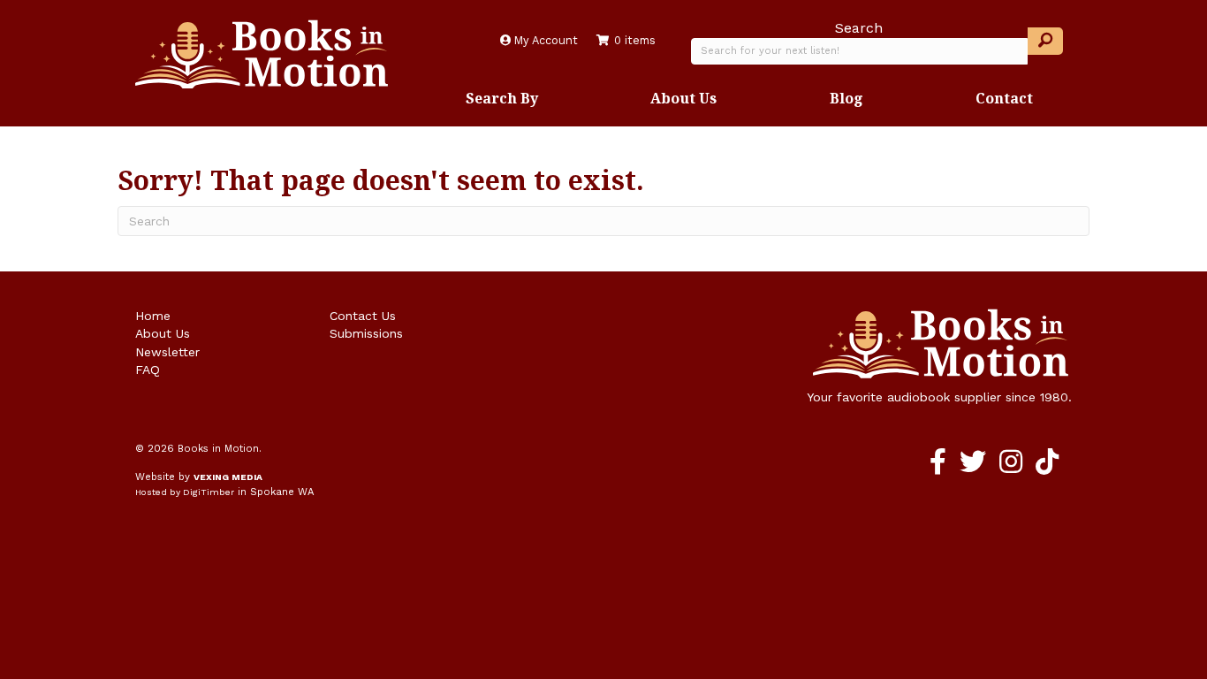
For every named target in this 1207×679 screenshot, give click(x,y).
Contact (1004, 98)
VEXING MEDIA (228, 477)
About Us (683, 98)
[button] (1045, 41)
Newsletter (167, 352)
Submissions (366, 333)
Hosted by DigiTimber (184, 492)
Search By (502, 98)
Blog (846, 98)
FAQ (147, 369)
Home (153, 316)
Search (859, 27)
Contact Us (363, 316)
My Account (544, 40)
